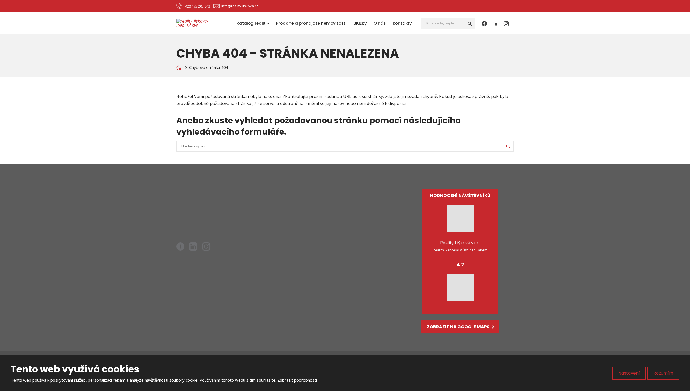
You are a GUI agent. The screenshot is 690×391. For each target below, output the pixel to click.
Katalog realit (251, 23)
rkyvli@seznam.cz (208, 210)
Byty (301, 203)
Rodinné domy (311, 213)
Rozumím (663, 373)
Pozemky (306, 222)
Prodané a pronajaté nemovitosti (311, 23)
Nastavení (629, 373)
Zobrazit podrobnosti (297, 380)
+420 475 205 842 (202, 217)
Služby (360, 23)
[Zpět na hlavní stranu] (197, 23)
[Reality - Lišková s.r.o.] (178, 67)
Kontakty (402, 23)
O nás (380, 23)
